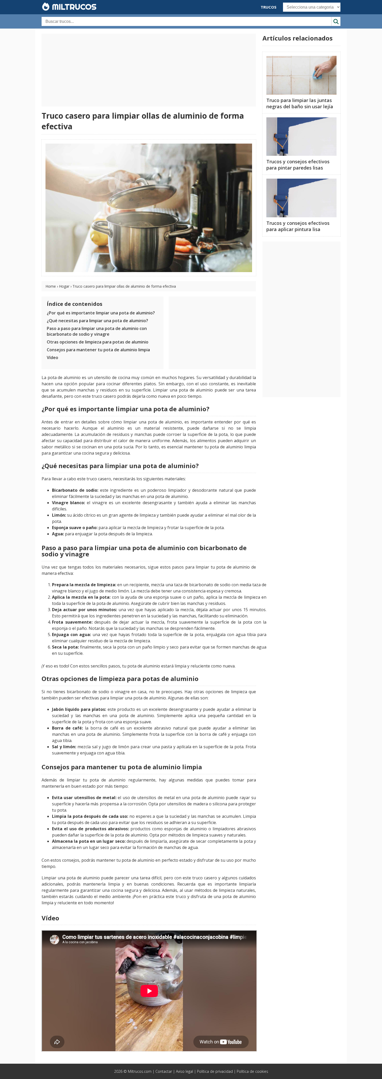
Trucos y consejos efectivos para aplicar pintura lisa (298, 226)
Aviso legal (184, 1071)
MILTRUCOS (73, 7)
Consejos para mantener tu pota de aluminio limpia (98, 350)
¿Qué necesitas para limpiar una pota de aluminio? (97, 320)
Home (50, 286)
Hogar (64, 286)
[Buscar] (335, 21)
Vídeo (52, 357)
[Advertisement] (149, 70)
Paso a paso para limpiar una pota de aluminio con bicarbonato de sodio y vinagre (97, 331)
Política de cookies (252, 1071)
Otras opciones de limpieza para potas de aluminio (97, 342)
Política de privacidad (215, 1071)
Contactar (163, 1071)
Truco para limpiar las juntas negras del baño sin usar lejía (299, 103)
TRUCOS (268, 7)
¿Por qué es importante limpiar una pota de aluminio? (101, 313)
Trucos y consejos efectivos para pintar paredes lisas (298, 164)
